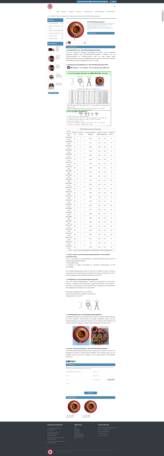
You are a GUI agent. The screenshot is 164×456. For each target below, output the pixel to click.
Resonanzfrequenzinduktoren (55, 33)
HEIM (58, 11)
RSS (104, 1)
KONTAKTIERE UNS (111, 11)
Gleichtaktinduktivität (53, 35)
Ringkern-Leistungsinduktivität (63, 16)
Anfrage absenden (92, 33)
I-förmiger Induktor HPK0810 (58, 57)
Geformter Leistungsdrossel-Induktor (54, 26)
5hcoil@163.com (94, 1)
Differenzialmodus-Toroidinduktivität (77, 16)
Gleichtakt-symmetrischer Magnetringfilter (59, 75)
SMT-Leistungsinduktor (53, 23)
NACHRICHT (79, 11)
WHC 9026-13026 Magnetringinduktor (70, 416)
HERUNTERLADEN (88, 11)
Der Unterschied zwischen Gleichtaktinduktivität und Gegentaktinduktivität (52, 434)
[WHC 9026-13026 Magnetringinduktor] (74, 407)
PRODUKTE (71, 11)
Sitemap (100, 1)
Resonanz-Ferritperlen (53, 38)
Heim (48, 16)
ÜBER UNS (63, 11)
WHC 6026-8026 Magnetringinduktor (92, 16)
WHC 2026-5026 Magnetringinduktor (86, 416)
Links (75, 438)
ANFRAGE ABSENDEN (99, 11)
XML (107, 1)
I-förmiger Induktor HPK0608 (58, 66)
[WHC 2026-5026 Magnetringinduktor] (90, 407)
